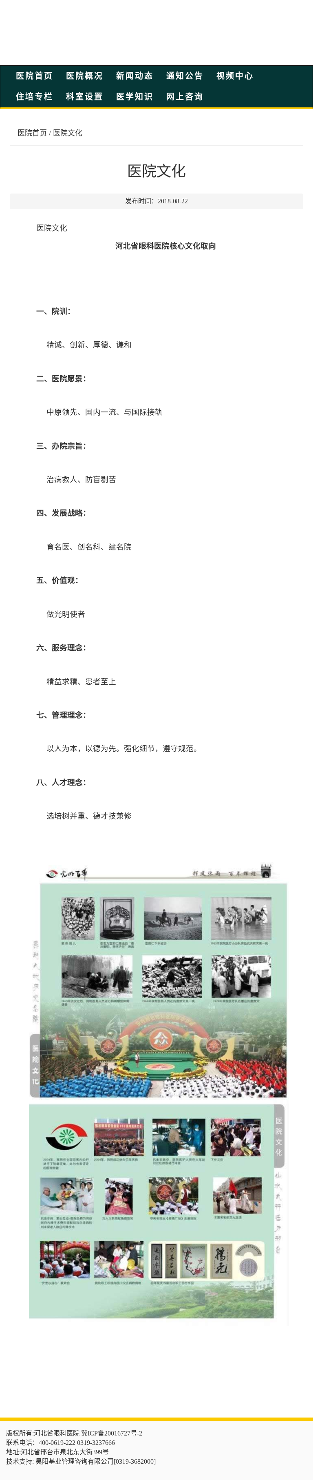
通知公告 (185, 75)
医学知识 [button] (135, 96)
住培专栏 (34, 96)
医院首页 (34, 75)
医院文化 (67, 133)
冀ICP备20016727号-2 (111, 1433)
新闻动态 (135, 75)
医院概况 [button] (85, 75)
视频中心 (235, 75)
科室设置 (85, 96)
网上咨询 (185, 96)
